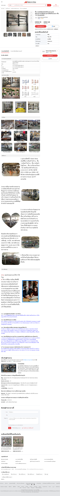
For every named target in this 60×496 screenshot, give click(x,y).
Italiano (40, 486)
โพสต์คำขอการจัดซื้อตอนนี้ (27, 427)
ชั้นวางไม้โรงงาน (22, 474)
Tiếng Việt (32, 487)
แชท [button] (54, 26)
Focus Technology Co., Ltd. (31, 489)
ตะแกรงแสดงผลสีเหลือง (48, 459)
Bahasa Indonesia (39, 487)
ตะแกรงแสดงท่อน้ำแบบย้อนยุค (49, 461)
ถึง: (7, 415)
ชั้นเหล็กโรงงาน (39, 474)
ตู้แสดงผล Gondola (4, 459)
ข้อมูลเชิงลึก (58, 483)
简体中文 (10, 486)
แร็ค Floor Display (4, 463)
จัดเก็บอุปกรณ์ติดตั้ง (33, 459)
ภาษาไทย (24, 487)
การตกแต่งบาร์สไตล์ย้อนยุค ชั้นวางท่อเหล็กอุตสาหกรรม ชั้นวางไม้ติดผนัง (6, 449)
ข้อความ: (6, 418)
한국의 (50, 486)
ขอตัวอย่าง (56, 29)
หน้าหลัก (2, 8)
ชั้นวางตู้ (46, 474)
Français (22, 486)
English (6, 486)
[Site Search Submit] (49, 5)
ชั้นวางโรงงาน (14, 474)
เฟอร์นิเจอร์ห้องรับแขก (15, 8)
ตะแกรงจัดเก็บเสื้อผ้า (19, 459)
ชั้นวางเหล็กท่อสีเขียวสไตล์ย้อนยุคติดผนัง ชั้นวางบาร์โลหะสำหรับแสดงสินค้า (18, 449)
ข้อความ (6, 483)
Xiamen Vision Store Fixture (43, 17)
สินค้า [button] (10, 5)
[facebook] (31, 484)
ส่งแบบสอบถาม (41, 26)
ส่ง (9, 428)
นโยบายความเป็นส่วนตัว (20, 483)
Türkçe (28, 487)
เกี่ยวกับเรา (2, 483)
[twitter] (34, 484)
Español (27, 486)
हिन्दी (20, 487)
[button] (1, 2)
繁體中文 (14, 486)
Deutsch (31, 486)
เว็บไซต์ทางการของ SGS (27, 359)
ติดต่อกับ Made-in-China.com (30, 483)
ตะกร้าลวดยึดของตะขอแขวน (21, 463)
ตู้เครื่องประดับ (18, 461)
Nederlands (58, 486)
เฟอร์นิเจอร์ (8, 8)
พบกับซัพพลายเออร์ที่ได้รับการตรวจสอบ (49, 483)
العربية (53, 486)
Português (35, 486)
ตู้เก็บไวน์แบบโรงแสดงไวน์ (35, 461)
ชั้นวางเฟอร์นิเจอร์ (5, 474)
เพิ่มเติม (2, 479)
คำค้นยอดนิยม (39, 483)
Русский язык (45, 486)
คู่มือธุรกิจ (28, 484)
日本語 (19, 486)
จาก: (7, 412)
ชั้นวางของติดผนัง (23, 8)
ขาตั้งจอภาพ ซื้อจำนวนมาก (7, 477)
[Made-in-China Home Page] (30, 2)
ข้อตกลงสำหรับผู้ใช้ (12, 483)
